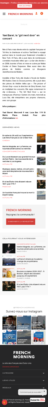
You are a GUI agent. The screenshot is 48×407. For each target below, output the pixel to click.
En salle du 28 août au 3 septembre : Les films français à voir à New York (18, 136)
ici (17, 118)
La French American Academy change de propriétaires (29, 260)
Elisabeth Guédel (23, 278)
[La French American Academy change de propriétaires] (8, 261)
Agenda (37, 43)
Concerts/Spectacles (13, 151)
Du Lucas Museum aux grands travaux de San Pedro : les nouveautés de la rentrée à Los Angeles (18, 159)
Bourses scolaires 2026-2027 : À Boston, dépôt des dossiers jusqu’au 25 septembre (30, 273)
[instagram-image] (9, 323)
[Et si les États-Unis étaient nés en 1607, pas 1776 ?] (8, 286)
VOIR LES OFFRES (25, 6)
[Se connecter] (36, 13)
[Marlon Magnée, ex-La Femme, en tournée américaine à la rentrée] (8, 248)
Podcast (6, 187)
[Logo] (20, 14)
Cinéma (6, 140)
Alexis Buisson (22, 263)
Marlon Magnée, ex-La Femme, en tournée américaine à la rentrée (17, 147)
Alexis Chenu (22, 251)
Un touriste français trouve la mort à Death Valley (18, 193)
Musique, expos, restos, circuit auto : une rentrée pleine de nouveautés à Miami (18, 171)
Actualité (7, 164)
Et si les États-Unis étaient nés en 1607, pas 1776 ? (16, 182)
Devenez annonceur (10, 366)
